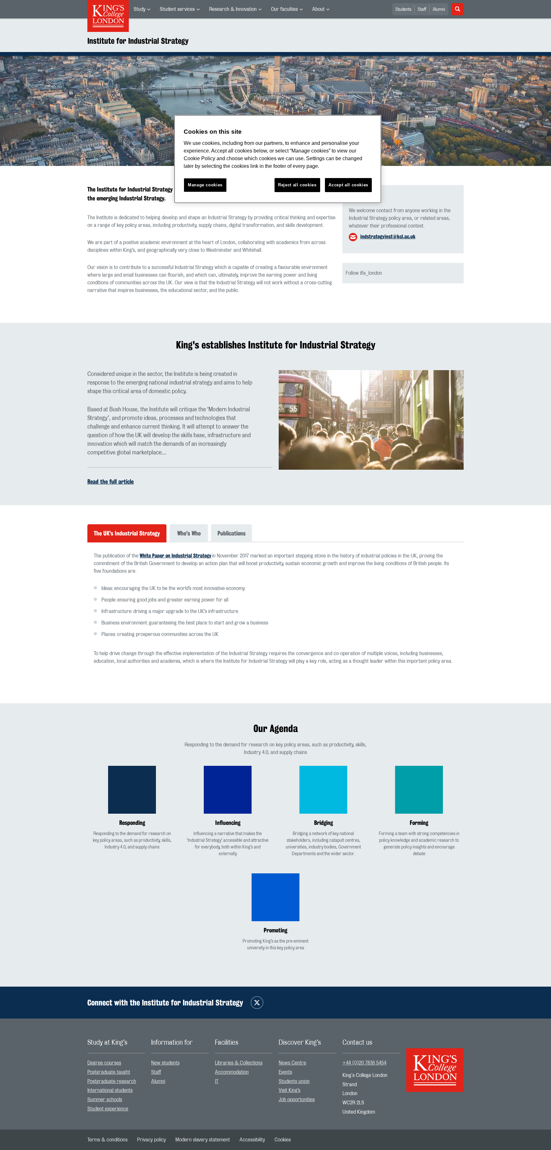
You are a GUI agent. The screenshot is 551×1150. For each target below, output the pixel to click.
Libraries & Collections (238, 1062)
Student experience (107, 1108)
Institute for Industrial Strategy (137, 41)
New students (165, 1062)
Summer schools (104, 1099)
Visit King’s (289, 1090)
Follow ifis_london (364, 273)
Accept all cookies (348, 185)
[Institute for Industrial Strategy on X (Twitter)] (257, 1002)
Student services (177, 9)
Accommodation (232, 1072)
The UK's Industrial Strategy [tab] (127, 533)
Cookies (283, 1139)
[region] (277, 159)
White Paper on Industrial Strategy (175, 555)
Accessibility (252, 1139)
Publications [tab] (231, 533)
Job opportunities (297, 1099)
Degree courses (104, 1062)
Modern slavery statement (202, 1139)
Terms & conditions (107, 1139)
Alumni (439, 9)
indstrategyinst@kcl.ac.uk (387, 236)
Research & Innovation (233, 9)
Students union (294, 1081)
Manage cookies (205, 185)
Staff (422, 9)
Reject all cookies (297, 185)
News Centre (292, 1062)
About (318, 9)
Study (139, 9)
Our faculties (284, 9)
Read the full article (110, 481)
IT (216, 1081)
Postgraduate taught (108, 1072)
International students (110, 1090)
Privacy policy (151, 1139)
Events (285, 1072)
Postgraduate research (111, 1081)
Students (403, 9)
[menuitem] (142, 9)
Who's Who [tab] (189, 533)
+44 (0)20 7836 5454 (364, 1062)
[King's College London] (435, 1064)
